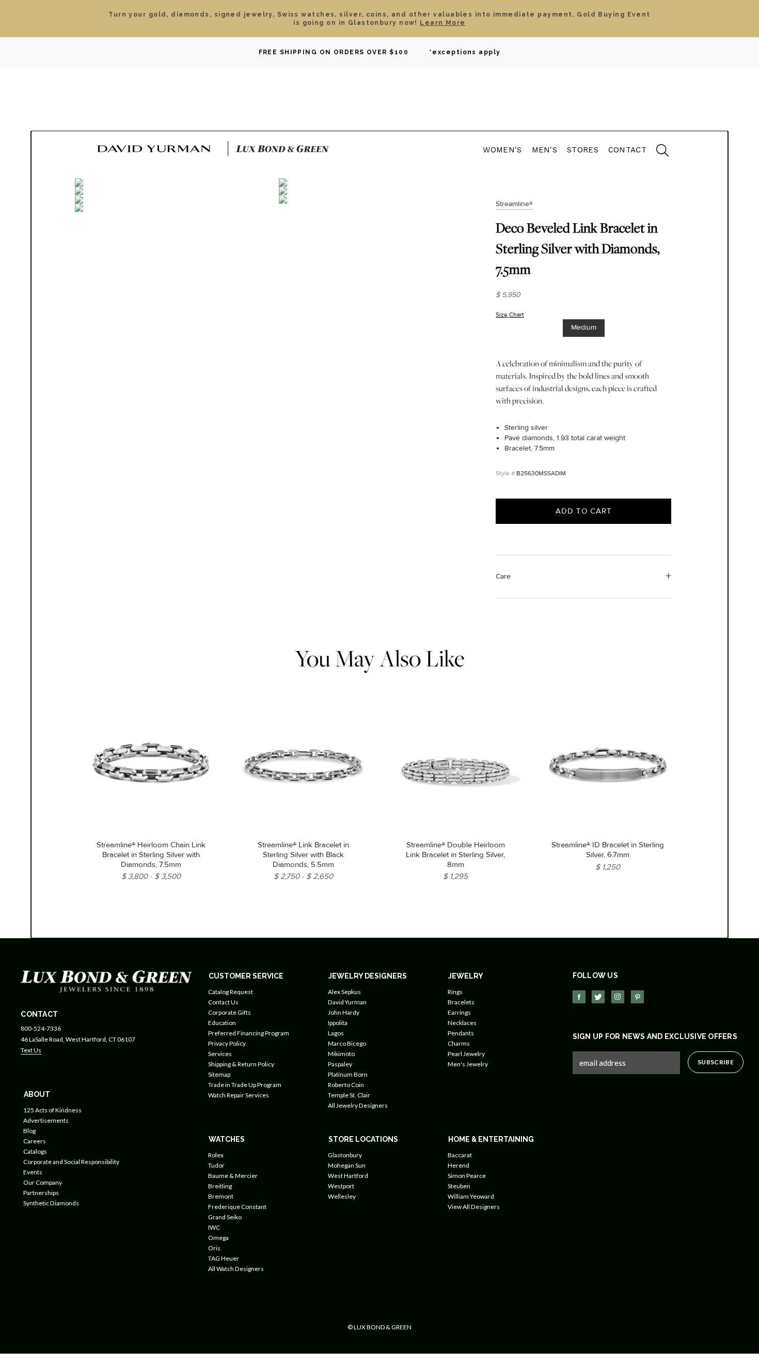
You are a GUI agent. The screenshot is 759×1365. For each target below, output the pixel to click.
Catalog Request (230, 992)
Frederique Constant (237, 1207)
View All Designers (474, 1207)
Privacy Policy (227, 1043)
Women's (502, 149)
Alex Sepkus (344, 992)
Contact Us (223, 1002)
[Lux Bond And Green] (106, 980)
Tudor (216, 1165)
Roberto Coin (346, 1085)
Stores (582, 149)
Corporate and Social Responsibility (71, 1162)
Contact (627, 149)
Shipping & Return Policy (241, 1064)
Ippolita (337, 1023)
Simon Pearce (467, 1176)
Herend (458, 1165)
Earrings (459, 1012)
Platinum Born (348, 1074)
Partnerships (41, 1193)
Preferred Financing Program (248, 1033)
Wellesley (342, 1196)
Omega (218, 1238)
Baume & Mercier (233, 1176)
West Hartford (348, 1176)
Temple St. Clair (349, 1095)
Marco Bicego (347, 1043)
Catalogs (35, 1151)
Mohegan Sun (347, 1165)
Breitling (220, 1186)
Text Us (31, 1050)
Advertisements (46, 1120)
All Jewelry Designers (358, 1105)
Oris (214, 1248)
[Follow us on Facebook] (579, 996)
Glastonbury (345, 1155)
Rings (455, 992)
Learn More (442, 22)
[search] (657, 152)
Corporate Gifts (229, 1012)
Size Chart (510, 315)
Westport (341, 1186)
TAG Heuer (223, 1258)
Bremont (220, 1196)
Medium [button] (583, 327)
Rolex (216, 1155)
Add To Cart (584, 511)
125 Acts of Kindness (52, 1110)
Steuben (459, 1186)
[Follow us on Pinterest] (637, 996)
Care (503, 576)
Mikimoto (341, 1054)
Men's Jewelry (468, 1064)
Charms (459, 1043)
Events (32, 1172)
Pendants (461, 1033)
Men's (545, 149)
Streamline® (514, 203)
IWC (214, 1227)
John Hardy (343, 1012)
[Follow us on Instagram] (617, 996)
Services (220, 1054)
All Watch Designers (236, 1269)
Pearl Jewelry (466, 1054)
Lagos (336, 1033)
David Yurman (347, 1002)
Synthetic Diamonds (51, 1203)
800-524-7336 (41, 1028)
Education (222, 1023)
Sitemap (219, 1074)
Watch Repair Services (238, 1095)
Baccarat (460, 1155)
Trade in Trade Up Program (244, 1085)
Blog (29, 1131)
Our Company (42, 1182)
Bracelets (461, 1002)
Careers (34, 1141)
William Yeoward (471, 1196)
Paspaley (340, 1064)
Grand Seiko (225, 1217)
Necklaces (462, 1023)
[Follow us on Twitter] (598, 996)
